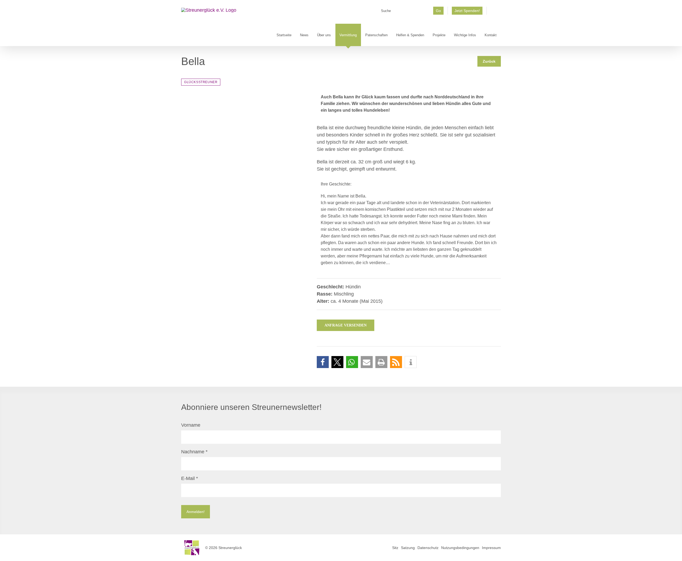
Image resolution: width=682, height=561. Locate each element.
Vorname (190, 425)
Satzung (408, 548)
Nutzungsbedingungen (460, 548)
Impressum (491, 548)
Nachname (194, 451)
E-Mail (189, 478)
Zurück (489, 61)
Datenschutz (428, 548)
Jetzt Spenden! (467, 11)
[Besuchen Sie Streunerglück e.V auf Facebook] (494, 12)
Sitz (395, 548)
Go (438, 11)
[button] (323, 362)
